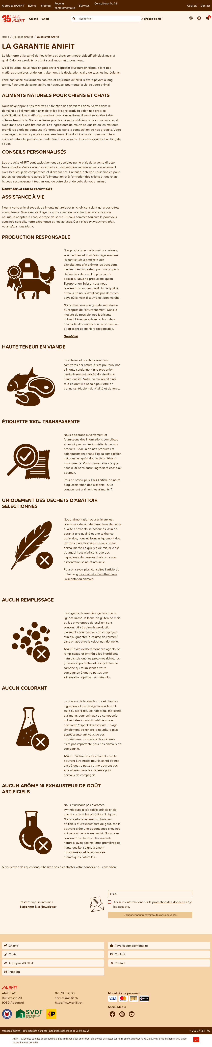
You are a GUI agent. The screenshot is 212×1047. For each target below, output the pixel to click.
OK (196, 1039)
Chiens (33, 19)
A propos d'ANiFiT (13, 5)
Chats (45, 19)
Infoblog (45, 5)
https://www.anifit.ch (68, 1002)
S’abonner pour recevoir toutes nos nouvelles (150, 915)
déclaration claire (75, 72)
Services (84, 5)
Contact (205, 5)
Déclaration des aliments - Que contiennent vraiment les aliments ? (88, 487)
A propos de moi (151, 19)
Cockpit (192, 5)
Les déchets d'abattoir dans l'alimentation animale (90, 576)
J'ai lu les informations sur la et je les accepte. (152, 904)
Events (32, 5)
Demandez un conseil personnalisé (27, 188)
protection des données (168, 902)
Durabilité (71, 336)
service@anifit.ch (66, 998)
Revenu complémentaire (65, 5)
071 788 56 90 (65, 993)
